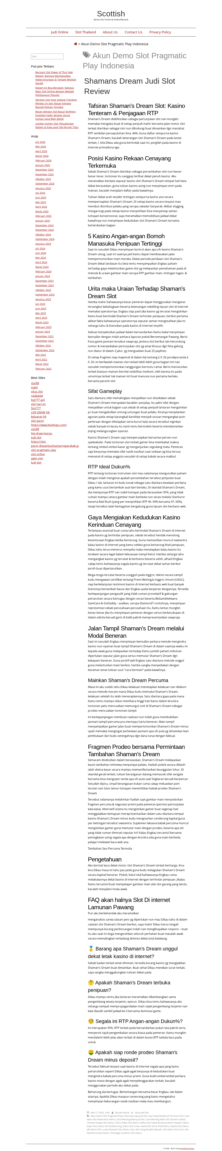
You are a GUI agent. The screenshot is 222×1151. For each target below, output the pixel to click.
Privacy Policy (160, 32)
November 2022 (44, 340)
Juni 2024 (40, 253)
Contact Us (133, 32)
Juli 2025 (40, 192)
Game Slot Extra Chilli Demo (155, 1126)
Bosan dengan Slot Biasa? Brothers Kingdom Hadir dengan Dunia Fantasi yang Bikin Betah (55, 115)
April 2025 (41, 206)
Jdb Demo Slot (94, 1129)
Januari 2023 (42, 331)
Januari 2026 (42, 165)
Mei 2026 (40, 146)
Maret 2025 (42, 211)
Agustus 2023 (43, 299)
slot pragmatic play (43, 450)
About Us (110, 32)
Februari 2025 (43, 216)
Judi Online (59, 32)
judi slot (36, 437)
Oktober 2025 (43, 179)
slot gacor (37, 421)
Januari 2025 (42, 220)
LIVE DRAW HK (40, 412)
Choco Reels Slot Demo (127, 1122)
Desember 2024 (44, 225)
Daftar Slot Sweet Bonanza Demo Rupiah (161, 1122)
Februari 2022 (43, 368)
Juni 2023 (40, 308)
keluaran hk (38, 417)
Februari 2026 (43, 160)
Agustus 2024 (43, 243)
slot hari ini (38, 404)
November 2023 (44, 285)
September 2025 (44, 183)
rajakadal (37, 396)
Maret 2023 (42, 322)
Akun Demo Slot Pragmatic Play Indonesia (112, 1115)
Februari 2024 (43, 271)
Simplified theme (187, 1148)
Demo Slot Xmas (131, 1126)
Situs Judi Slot (142, 1112)
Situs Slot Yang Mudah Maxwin (146, 1129)
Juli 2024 (40, 248)
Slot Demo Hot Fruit (173, 1129)
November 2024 (44, 230)
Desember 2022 (44, 336)
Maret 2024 (42, 267)
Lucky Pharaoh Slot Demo (116, 1129)
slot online (38, 454)
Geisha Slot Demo (179, 1126)
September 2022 (44, 350)
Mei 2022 (40, 354)
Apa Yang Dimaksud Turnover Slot (165, 1115)
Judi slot (36, 462)
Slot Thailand (85, 32)
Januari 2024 (42, 276)
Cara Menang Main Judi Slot (130, 1119)
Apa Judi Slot (141, 1115)
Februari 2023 (43, 327)
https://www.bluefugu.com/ (49, 425)
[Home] (75, 44)
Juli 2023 (40, 304)
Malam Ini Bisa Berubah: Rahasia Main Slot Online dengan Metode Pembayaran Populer (54, 91)
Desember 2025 (44, 169)
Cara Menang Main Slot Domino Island (165, 1119)
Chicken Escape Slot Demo (100, 1122)
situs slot (37, 391)
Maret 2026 (42, 156)
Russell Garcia (122, 1112)
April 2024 (41, 262)
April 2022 (41, 359)
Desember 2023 (44, 280)
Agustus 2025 (43, 188)
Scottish (111, 13)
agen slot (37, 458)
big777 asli (38, 400)
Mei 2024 (40, 257)
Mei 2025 (40, 202)
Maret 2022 (42, 364)
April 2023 (41, 317)
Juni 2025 (40, 197)
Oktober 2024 (43, 234)
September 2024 (44, 239)
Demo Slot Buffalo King (110, 1126)
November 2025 (44, 174)
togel (34, 387)
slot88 (35, 383)
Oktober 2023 (43, 290)
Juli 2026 (40, 142)
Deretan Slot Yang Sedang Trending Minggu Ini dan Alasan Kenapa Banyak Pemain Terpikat (56, 103)
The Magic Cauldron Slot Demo (126, 1132)
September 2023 (44, 294)
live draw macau (41, 433)
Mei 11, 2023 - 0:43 (100, 1112)
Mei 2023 (40, 313)
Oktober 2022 (43, 345)
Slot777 (36, 408)
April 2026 (41, 151)
